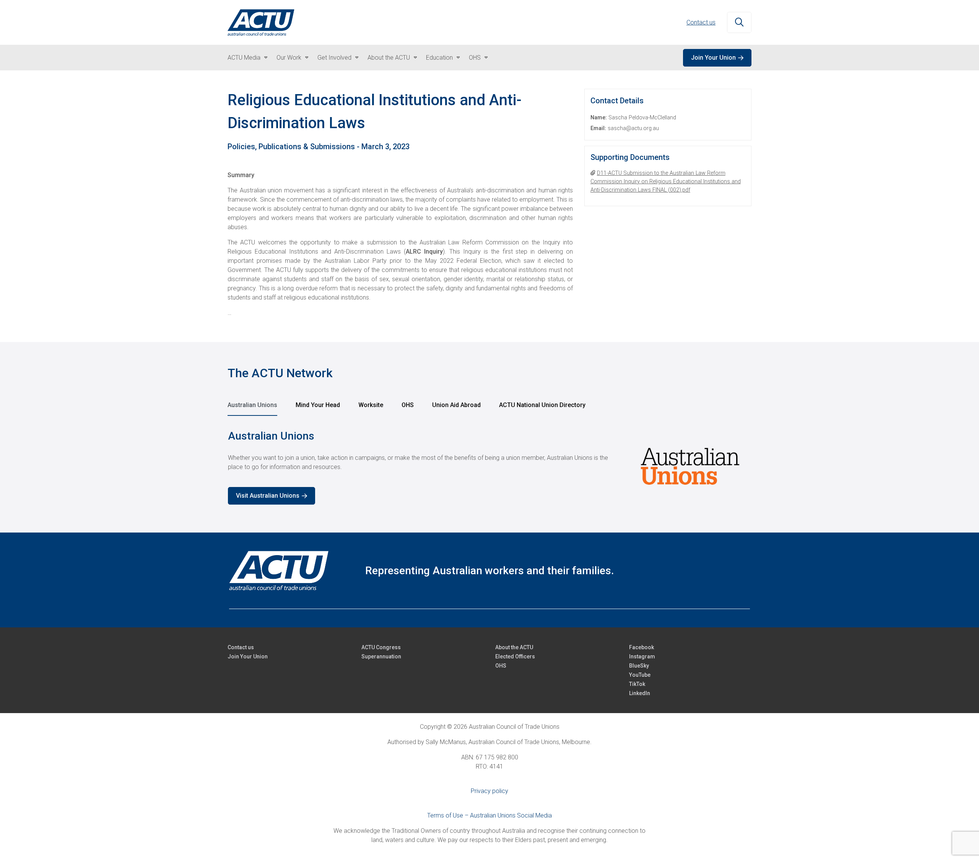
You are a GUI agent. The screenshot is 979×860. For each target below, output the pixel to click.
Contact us (701, 22)
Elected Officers (515, 656)
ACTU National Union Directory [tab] (542, 405)
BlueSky (639, 666)
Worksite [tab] (370, 405)
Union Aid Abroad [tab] (456, 405)
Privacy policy (489, 791)
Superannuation (381, 656)
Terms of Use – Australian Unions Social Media (489, 815)
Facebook (641, 647)
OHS (475, 57)
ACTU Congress (381, 647)
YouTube (639, 675)
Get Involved (334, 57)
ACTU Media (244, 57)
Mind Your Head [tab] (318, 405)
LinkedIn (639, 693)
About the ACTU (389, 57)
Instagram (642, 656)
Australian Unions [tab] (252, 405)
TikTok (637, 684)
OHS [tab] (408, 405)
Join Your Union (713, 57)
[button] (739, 22)
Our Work (288, 57)
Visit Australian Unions (267, 495)
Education (439, 57)
